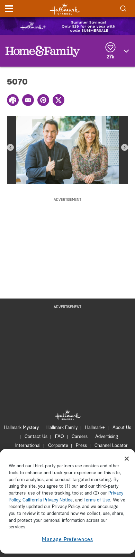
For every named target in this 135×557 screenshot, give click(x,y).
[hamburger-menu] (9, 8)
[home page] (64, 9)
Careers (80, 436)
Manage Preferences (67, 539)
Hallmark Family (62, 428)
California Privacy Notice (47, 500)
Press (81, 445)
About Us (121, 428)
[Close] (127, 459)
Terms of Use (96, 500)
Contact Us (36, 436)
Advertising (106, 436)
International (27, 445)
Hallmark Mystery (21, 428)
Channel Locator (111, 445)
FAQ (59, 436)
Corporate (58, 445)
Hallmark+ (95, 428)
